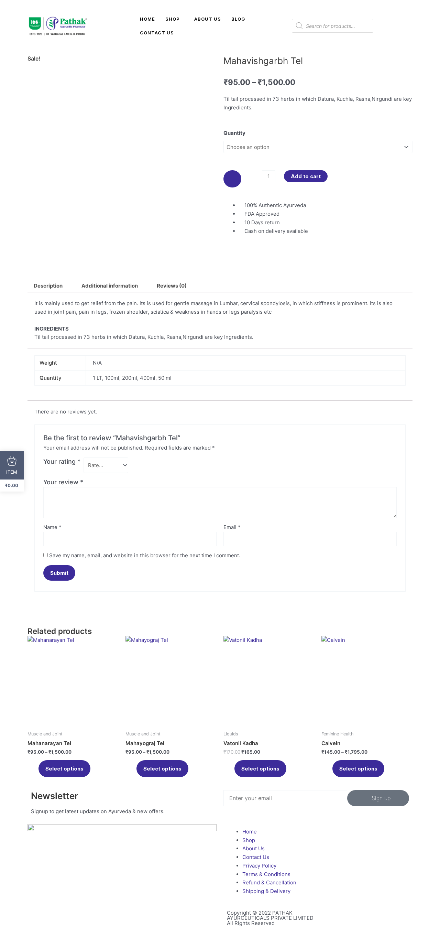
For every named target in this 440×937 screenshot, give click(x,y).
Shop (172, 19)
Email (232, 527)
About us (207, 19)
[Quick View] (35, 768)
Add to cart (306, 176)
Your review (63, 482)
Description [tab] (48, 285)
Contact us (157, 32)
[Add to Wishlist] (232, 178)
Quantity (234, 133)
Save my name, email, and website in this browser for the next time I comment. (144, 555)
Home (147, 19)
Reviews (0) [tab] (172, 285)
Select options (64, 768)
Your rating (61, 461)
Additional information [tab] (109, 285)
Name (52, 527)
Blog (238, 19)
